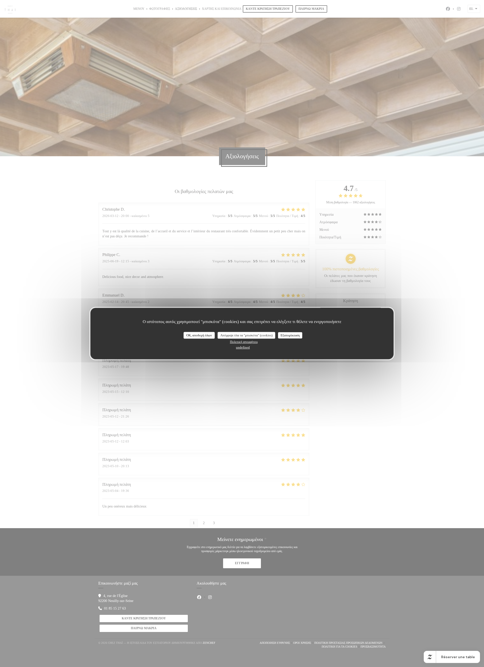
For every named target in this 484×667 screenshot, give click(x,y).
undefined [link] (243, 347)
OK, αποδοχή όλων (199, 335)
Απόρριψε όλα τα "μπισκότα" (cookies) (246, 335)
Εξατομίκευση (290, 335)
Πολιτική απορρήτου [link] (244, 342)
